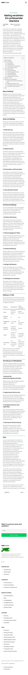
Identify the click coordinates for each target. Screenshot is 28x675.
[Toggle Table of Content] (22, 58)
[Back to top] (5, 549)
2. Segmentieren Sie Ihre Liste (13, 83)
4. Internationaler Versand (12, 67)
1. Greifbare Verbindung (11, 70)
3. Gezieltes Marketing (11, 73)
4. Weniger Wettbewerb (11, 74)
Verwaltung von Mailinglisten (11, 79)
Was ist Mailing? (7, 60)
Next (22, 492)
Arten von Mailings (8, 61)
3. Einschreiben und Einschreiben (13, 66)
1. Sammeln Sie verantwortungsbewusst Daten (15, 81)
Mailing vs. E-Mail (8, 77)
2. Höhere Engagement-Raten (13, 72)
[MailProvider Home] (5, 545)
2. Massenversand (10, 64)
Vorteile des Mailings (9, 69)
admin (11, 24)
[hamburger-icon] (26, 2)
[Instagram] (3, 562)
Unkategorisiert (14, 12)
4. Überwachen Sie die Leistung (13, 86)
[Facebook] (1, 562)
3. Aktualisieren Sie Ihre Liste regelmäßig (15, 85)
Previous (7, 492)
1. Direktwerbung (10, 63)
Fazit (6, 88)
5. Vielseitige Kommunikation (12, 76)
